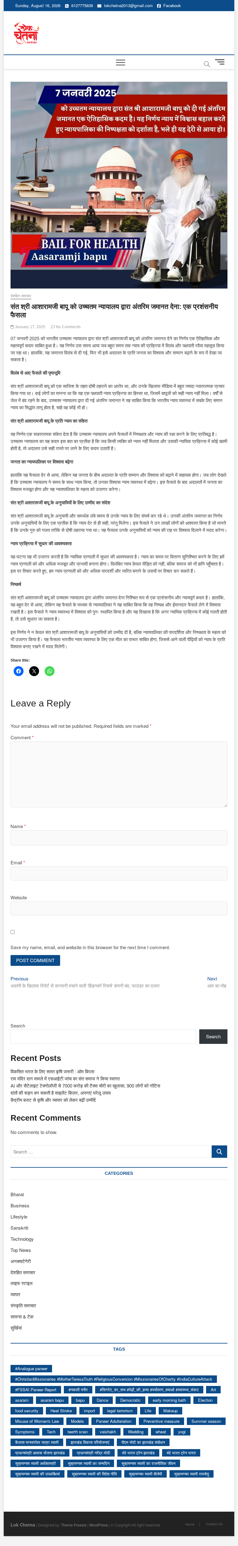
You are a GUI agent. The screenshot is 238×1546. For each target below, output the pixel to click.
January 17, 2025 (29, 327)
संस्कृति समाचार (23, 1305)
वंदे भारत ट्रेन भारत (181, 1453)
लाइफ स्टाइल (22, 1283)
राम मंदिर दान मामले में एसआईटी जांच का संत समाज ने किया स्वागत (65, 1078)
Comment (22, 737)
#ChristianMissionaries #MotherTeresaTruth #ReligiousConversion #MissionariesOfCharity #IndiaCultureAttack (113, 1379)
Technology (22, 1238)
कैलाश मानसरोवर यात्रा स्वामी (37, 1442)
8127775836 (81, 5)
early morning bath (169, 1400)
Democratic (130, 1400)
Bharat (17, 1194)
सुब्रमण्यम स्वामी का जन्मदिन (88, 1463)
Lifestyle (19, 1216)
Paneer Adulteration (113, 1421)
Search (18, 1025)
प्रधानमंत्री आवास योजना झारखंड (40, 1453)
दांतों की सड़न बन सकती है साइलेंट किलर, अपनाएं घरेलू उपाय (61, 1092)
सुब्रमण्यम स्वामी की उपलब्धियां (37, 1474)
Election (205, 1400)
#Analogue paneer (31, 1368)
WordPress (98, 1524)
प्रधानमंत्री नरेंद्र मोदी (93, 1453)
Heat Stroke (61, 1411)
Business (20, 1205)
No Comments (68, 327)
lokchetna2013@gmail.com (128, 5)
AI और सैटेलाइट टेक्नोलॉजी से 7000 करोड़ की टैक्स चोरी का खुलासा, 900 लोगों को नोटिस (85, 1085)
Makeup (170, 1411)
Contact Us (214, 1523)
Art (213, 1389)
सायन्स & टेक (22, 1316)
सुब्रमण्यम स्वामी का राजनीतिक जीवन (148, 1463)
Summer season (206, 1421)
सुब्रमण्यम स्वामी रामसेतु (191, 1474)
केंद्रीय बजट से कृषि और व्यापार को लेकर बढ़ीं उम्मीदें (53, 1100)
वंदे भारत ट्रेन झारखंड (138, 1453)
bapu (80, 1400)
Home (189, 1524)
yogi (182, 1432)
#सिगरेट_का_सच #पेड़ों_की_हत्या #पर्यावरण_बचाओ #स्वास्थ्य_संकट (149, 1389)
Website (19, 897)
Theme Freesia (73, 1524)
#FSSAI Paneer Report (35, 1389)
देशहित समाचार (21, 296)
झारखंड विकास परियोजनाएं (90, 1442)
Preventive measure (161, 1421)
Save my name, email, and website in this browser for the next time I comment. (90, 947)
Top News (21, 1250)
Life (148, 1411)
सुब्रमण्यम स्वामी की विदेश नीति (94, 1474)
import (89, 1411)
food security (26, 1411)
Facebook (171, 5)
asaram (22, 1400)
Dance (102, 1400)
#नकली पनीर (78, 1389)
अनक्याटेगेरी (21, 1261)
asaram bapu (52, 1400)
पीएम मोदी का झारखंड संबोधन (143, 1442)
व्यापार (15, 1294)
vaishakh (108, 1432)
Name (18, 826)
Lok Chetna (23, 1525)
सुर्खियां (16, 1327)
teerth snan (78, 1432)
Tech (51, 1432)
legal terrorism (120, 1411)
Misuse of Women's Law (37, 1421)
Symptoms (25, 1432)
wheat (161, 1432)
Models (77, 1421)
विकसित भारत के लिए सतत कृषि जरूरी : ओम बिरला (52, 1071)
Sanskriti (19, 1227)
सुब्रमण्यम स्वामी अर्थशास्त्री (35, 1463)
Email (18, 862)
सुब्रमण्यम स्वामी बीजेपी (145, 1474)
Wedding (135, 1432)
